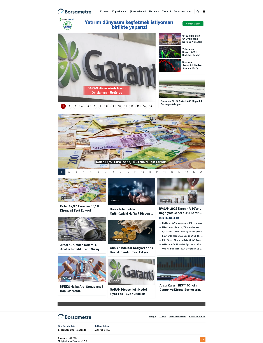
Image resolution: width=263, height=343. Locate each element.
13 (138, 106)
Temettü (166, 11)
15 (150, 106)
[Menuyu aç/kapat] (203, 11)
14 (144, 106)
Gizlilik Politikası (177, 316)
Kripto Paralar (119, 11)
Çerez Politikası (197, 316)
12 (132, 106)
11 (125, 106)
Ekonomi (104, 11)
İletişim (152, 316)
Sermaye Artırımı (182, 11)
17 (179, 172)
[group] (107, 67)
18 (186, 172)
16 (172, 172)
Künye (163, 316)
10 (119, 106)
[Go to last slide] (62, 67)
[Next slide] (151, 67)
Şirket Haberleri (138, 11)
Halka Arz (154, 11)
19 (194, 172)
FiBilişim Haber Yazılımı (69, 341)
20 (201, 172)
